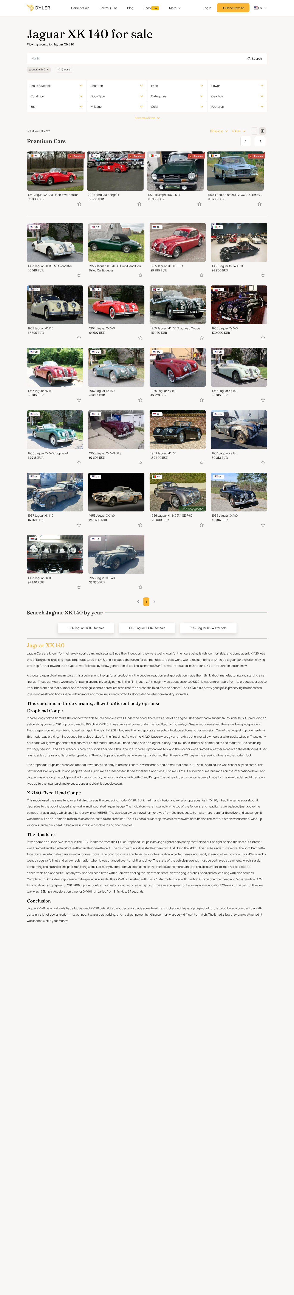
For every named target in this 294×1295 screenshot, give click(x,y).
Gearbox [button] (217, 96)
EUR (237, 131)
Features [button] (217, 106)
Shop (151, 8)
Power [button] (215, 86)
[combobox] (147, 58)
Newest (218, 131)
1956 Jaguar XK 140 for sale (85, 628)
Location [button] (97, 86)
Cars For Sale (80, 8)
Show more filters (145, 118)
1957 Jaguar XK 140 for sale (208, 628)
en (260, 8)
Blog (130, 8)
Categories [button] (158, 96)
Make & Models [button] (41, 86)
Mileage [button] (96, 106)
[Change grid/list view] (254, 131)
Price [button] (154, 86)
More (172, 8)
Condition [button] (37, 96)
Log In (207, 8)
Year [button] (34, 106)
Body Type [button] (98, 96)
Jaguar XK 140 (37, 69)
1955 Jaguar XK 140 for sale (147, 628)
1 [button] (146, 602)
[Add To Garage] (79, 203)
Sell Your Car (108, 8)
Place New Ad (234, 8)
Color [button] (154, 106)
